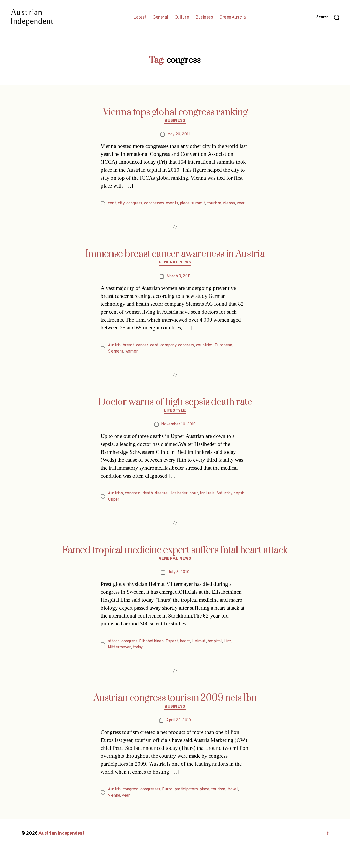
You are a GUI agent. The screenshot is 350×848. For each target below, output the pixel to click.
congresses (154, 203)
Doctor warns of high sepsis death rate (175, 402)
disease (161, 493)
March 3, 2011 (179, 276)
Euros (167, 789)
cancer (142, 345)
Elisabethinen (151, 641)
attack (113, 641)
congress (134, 203)
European (223, 345)
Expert (172, 641)
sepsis (239, 493)
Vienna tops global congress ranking (175, 112)
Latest (139, 17)
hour (193, 493)
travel (232, 789)
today (138, 647)
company (168, 345)
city (121, 203)
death (148, 493)
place (185, 203)
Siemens (115, 351)
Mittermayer (119, 647)
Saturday (224, 493)
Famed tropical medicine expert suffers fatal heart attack (175, 550)
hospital (215, 641)
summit (198, 203)
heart (185, 641)
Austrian (115, 493)
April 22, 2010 (178, 720)
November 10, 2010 (178, 424)
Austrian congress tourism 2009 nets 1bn (175, 698)
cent (112, 203)
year (241, 203)
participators (186, 789)
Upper (113, 499)
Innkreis (207, 493)
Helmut (198, 641)
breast (128, 345)
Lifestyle (175, 411)
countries (204, 345)
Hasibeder (178, 493)
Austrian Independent (61, 833)
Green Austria (232, 17)
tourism (214, 203)
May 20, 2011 (178, 134)
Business (204, 17)
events (172, 203)
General (160, 17)
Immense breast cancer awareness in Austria (175, 254)
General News (175, 262)
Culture (181, 17)
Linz (227, 641)
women (131, 351)
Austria (114, 345)
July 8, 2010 (178, 572)
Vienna (229, 203)
